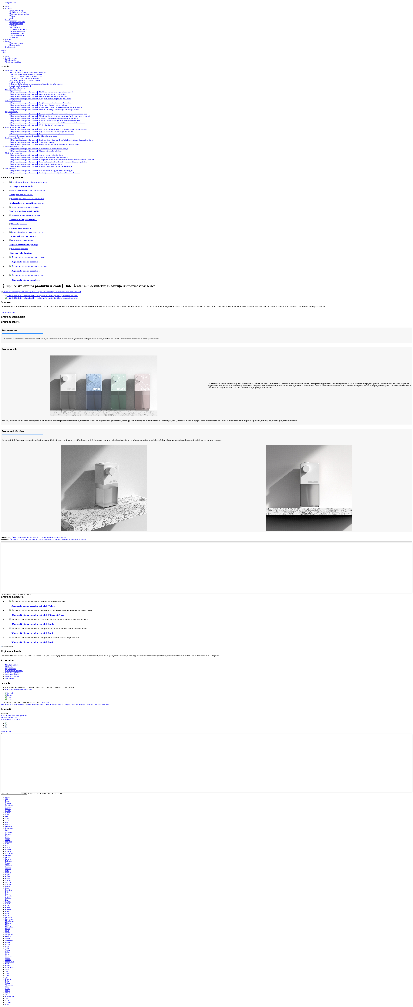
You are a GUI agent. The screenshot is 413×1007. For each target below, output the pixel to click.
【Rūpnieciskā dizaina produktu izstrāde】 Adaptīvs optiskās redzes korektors (36, 155)
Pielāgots (8, 39)
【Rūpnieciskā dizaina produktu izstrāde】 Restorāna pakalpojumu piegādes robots (37, 94)
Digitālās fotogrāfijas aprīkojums (98, 704)
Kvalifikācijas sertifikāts (17, 12)
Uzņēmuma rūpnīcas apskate (19, 14)
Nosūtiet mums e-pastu (8, 312)
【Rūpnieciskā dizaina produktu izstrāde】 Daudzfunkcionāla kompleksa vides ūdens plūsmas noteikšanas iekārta (48, 129)
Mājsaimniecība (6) (11, 112)
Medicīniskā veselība (16, 35)
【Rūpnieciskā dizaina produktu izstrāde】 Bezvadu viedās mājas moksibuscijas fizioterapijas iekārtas (44, 110)
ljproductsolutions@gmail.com (14, 715)
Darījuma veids (10, 47)
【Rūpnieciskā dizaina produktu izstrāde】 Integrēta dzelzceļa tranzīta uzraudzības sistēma (40, 103)
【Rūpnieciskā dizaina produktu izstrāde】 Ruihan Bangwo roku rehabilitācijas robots (38, 96)
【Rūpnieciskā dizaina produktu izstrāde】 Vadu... (32, 606)
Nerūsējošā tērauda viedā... (21, 195)
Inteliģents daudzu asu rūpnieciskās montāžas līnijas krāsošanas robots (33, 136)
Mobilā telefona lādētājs (9, 704)
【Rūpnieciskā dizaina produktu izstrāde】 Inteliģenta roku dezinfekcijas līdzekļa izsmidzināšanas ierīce (44, 121)
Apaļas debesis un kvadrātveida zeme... (26, 203)
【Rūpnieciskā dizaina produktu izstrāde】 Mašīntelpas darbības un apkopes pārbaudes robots (41, 92)
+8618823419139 (10, 719)
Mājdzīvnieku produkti (17, 22)
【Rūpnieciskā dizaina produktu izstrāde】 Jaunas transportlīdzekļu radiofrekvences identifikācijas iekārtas (45, 107)
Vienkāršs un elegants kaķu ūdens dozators (24, 78)
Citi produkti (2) (10, 168)
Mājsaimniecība (14, 27)
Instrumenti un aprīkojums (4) (15, 127)
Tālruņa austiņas (69, 704)
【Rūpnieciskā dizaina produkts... (24, 262)
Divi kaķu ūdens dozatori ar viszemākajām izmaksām (27, 72)
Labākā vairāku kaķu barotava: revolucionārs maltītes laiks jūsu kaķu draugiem (36, 84)
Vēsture (12, 16)
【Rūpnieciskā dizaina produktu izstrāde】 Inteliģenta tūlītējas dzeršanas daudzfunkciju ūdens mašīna (44, 118)
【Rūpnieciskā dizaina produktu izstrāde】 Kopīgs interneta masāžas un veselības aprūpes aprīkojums (44, 144)
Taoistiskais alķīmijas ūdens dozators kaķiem (24, 80)
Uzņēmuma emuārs (16, 43)
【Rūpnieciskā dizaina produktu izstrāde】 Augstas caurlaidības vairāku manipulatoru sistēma (41, 131)
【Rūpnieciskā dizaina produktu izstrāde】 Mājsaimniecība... (36, 615)
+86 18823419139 (9, 717)
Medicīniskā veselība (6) (13, 153)
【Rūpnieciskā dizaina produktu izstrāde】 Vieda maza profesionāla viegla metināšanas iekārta (41, 134)
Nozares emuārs (14, 45)
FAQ (11, 18)
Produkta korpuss (11, 20)
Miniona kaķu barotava (17, 82)
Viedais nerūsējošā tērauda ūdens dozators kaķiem (26, 74)
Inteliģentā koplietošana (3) (14, 138)
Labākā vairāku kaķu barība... (23, 236)
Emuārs (7, 41)
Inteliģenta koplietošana (17, 31)
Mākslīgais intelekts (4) (13, 90)
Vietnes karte (44, 702)
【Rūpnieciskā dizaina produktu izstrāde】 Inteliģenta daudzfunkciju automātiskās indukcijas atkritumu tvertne (47, 123)
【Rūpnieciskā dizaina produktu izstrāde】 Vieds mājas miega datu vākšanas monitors (38, 157)
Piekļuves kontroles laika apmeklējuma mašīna (33, 704)
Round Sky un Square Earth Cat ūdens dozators (25, 76)
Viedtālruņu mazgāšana (13, 62)
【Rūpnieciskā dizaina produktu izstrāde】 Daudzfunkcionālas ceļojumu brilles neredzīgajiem (41, 171)
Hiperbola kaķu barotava (17, 88)
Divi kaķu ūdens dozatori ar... (22, 186)
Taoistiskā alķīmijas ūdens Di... (23, 219)
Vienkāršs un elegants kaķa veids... (24, 211)
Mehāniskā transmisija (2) (14, 147)
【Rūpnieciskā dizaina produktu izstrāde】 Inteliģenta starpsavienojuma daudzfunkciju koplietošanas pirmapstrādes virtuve (51, 140)
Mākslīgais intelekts (16, 24)
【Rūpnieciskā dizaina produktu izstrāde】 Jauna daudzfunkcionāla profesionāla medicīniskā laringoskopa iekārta (48, 162)
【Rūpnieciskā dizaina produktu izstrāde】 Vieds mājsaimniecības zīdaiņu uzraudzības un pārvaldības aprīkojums (48, 114)
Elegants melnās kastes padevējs (20, 86)
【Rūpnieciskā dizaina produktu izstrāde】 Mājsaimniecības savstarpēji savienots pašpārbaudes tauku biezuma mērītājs (49, 116)
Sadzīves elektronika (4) (13, 101)
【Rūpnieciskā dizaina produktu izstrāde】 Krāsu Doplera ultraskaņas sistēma (35, 164)
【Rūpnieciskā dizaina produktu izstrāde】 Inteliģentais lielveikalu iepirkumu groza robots (40, 99)
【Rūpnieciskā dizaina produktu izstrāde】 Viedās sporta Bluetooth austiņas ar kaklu (38, 105)
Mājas (7, 6)
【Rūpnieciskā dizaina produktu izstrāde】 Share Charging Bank (31, 142)
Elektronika (13, 26)
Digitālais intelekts (56, 704)
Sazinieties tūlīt (6, 731)
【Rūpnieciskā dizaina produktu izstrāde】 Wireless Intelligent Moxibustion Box (36, 125)
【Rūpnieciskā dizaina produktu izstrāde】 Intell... (31, 624)
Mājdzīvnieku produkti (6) (14, 70)
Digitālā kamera (81, 704)
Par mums (8, 8)
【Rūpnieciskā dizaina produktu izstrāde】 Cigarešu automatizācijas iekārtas (35, 151)
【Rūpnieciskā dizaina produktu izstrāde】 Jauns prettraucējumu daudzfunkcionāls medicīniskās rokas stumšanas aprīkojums (51, 160)
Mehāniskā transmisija (17, 33)
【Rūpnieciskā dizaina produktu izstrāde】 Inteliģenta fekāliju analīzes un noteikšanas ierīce (40, 166)
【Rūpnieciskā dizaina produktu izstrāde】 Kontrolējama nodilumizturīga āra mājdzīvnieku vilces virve (44, 173)
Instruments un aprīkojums (18, 29)
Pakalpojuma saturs (16, 10)
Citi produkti (13, 37)
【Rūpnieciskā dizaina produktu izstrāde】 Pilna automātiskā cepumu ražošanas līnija (38, 149)
